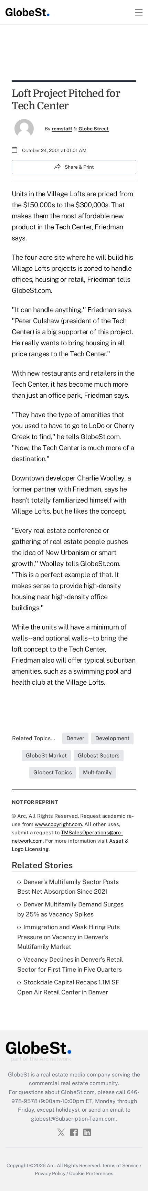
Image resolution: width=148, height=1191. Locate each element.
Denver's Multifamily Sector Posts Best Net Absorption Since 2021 (68, 886)
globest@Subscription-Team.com (73, 1118)
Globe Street (93, 128)
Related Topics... (33, 738)
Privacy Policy (50, 1173)
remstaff (62, 128)
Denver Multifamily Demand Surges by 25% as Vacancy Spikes (70, 909)
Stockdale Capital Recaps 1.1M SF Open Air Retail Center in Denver (68, 987)
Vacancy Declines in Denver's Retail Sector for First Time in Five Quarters (70, 964)
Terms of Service (120, 1165)
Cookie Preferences (91, 1173)
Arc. (51, 1165)
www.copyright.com (58, 824)
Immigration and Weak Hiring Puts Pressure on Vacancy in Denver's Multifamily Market (68, 937)
